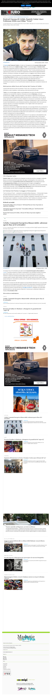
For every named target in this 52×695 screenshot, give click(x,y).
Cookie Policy (5, 665)
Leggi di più (28, 5)
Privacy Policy (5, 664)
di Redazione (6, 63)
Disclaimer (4, 666)
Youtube (5, 658)
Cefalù (4, 273)
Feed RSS (5, 659)
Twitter (5, 656)
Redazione (4, 668)
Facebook (5, 657)
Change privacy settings (6, 669)
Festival (6, 65)
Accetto (23, 5)
